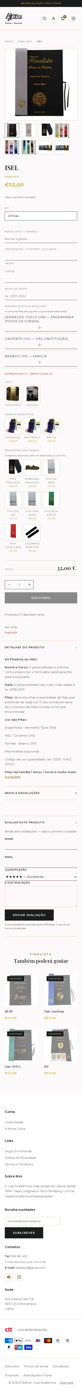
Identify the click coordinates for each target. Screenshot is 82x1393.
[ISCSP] (21, 990)
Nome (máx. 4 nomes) (22, 231)
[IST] (60, 1045)
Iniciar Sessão (14, 1122)
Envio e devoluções (22, 793)
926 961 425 (19, 1256)
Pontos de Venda (36, 1366)
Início (9, 41)
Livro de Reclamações (32, 1329)
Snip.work (66, 1382)
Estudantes (61, 1366)
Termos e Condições (19, 1164)
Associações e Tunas (37, 1375)
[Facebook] (9, 1277)
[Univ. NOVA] (21, 1045)
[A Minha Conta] (53, 18)
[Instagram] (19, 1277)
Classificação (16, 869)
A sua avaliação (17, 882)
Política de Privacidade (20, 1158)
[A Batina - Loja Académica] (13, 18)
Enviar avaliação (29, 915)
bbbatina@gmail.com (30, 1268)
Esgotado (40, 598)
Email (9, 856)
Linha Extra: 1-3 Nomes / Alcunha (31, 249)
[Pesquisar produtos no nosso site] (44, 18)
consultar (13, 777)
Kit (7, 207)
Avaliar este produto (25, 822)
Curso (10, 271)
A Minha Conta (15, 1129)
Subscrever (24, 1233)
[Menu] (73, 18)
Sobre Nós (12, 1366)
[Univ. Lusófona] (60, 990)
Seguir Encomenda (18, 1151)
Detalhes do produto (25, 647)
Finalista (25, 41)
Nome (9, 838)
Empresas (12, 1375)
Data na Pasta (16, 288)
